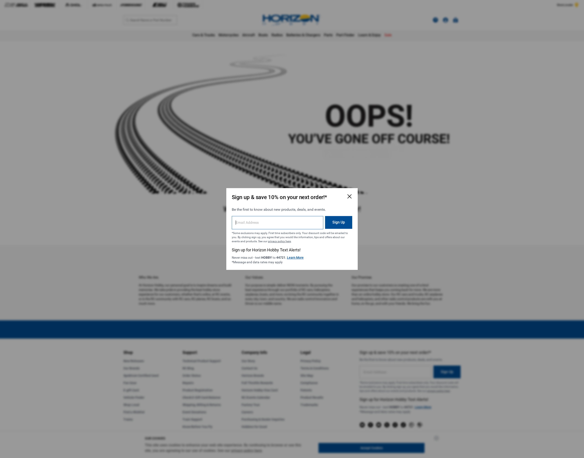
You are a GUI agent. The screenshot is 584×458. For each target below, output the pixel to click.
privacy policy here (279, 241)
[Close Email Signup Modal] (349, 196)
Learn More (295, 257)
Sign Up (338, 222)
